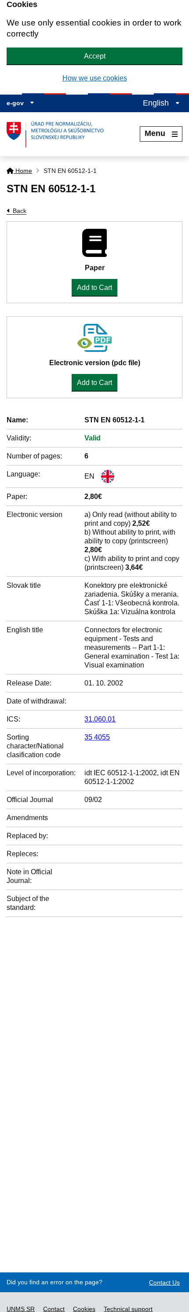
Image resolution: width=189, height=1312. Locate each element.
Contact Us (164, 1282)
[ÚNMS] (58, 134)
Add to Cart (94, 287)
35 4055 (97, 737)
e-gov (16, 102)
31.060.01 (100, 719)
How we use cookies (94, 78)
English (157, 103)
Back (19, 210)
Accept (94, 56)
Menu (155, 133)
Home (23, 170)
